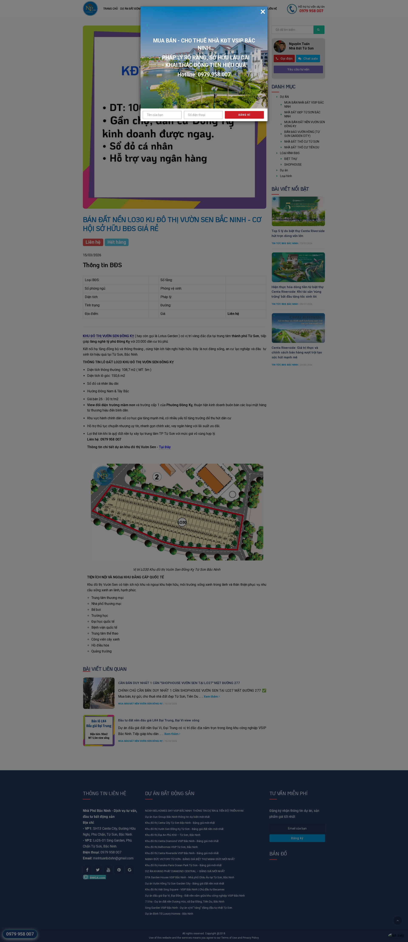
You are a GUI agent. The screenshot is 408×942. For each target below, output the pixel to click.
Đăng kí (244, 114)
